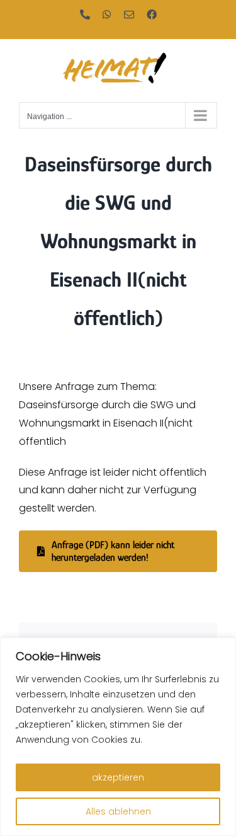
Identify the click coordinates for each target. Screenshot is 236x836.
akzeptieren (118, 777)
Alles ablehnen (118, 811)
